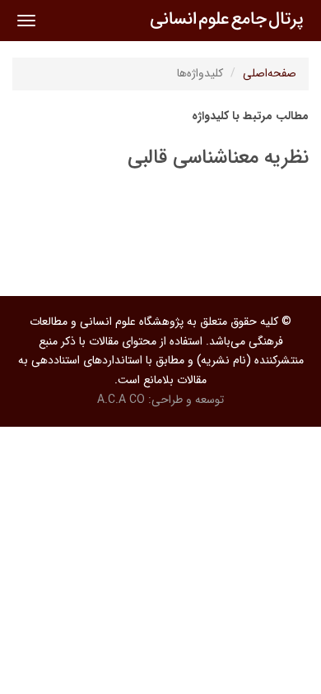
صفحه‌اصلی (269, 73)
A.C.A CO (121, 400)
